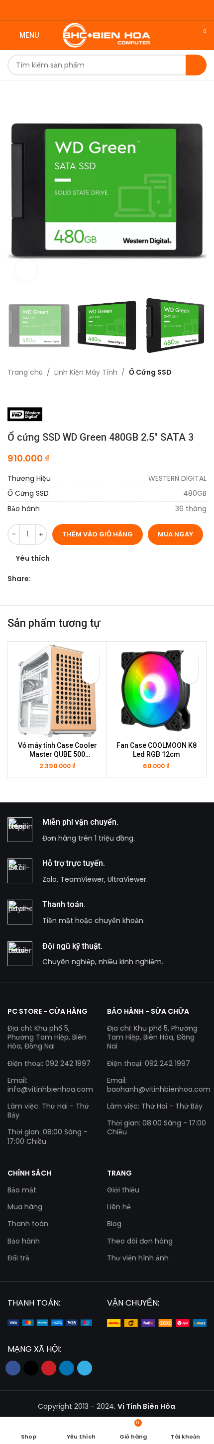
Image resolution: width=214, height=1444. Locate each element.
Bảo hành (23, 1241)
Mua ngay (175, 534)
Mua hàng (24, 1207)
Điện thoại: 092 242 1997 (49, 1063)
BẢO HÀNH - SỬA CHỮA (148, 1011)
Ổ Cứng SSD (150, 372)
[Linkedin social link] (71, 579)
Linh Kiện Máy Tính (85, 372)
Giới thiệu (123, 1190)
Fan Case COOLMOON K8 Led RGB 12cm (156, 749)
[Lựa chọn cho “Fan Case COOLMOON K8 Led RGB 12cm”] (189, 675)
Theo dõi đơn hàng (140, 1241)
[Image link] (49, 1322)
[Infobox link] (107, 830)
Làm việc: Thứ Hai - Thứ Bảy (48, 1110)
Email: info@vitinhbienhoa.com (49, 1084)
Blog (114, 1224)
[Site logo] (107, 35)
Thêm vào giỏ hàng (97, 534)
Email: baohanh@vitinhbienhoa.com (157, 1084)
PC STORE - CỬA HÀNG (47, 1011)
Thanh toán (27, 1224)
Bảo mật (21, 1190)
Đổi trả (18, 1258)
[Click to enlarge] (26, 270)
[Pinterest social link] (59, 579)
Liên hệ (119, 1207)
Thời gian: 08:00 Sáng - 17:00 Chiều (47, 1136)
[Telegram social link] (82, 579)
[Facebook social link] (36, 579)
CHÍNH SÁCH (29, 1173)
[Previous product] (12, 392)
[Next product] (32, 392)
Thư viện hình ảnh (138, 1258)
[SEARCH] (196, 65)
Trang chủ (25, 372)
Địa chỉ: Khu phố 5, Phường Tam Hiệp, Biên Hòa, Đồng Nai (47, 1037)
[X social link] (48, 579)
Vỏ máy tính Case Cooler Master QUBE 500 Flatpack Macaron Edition (57, 750)
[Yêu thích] (90, 657)
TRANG (119, 1173)
